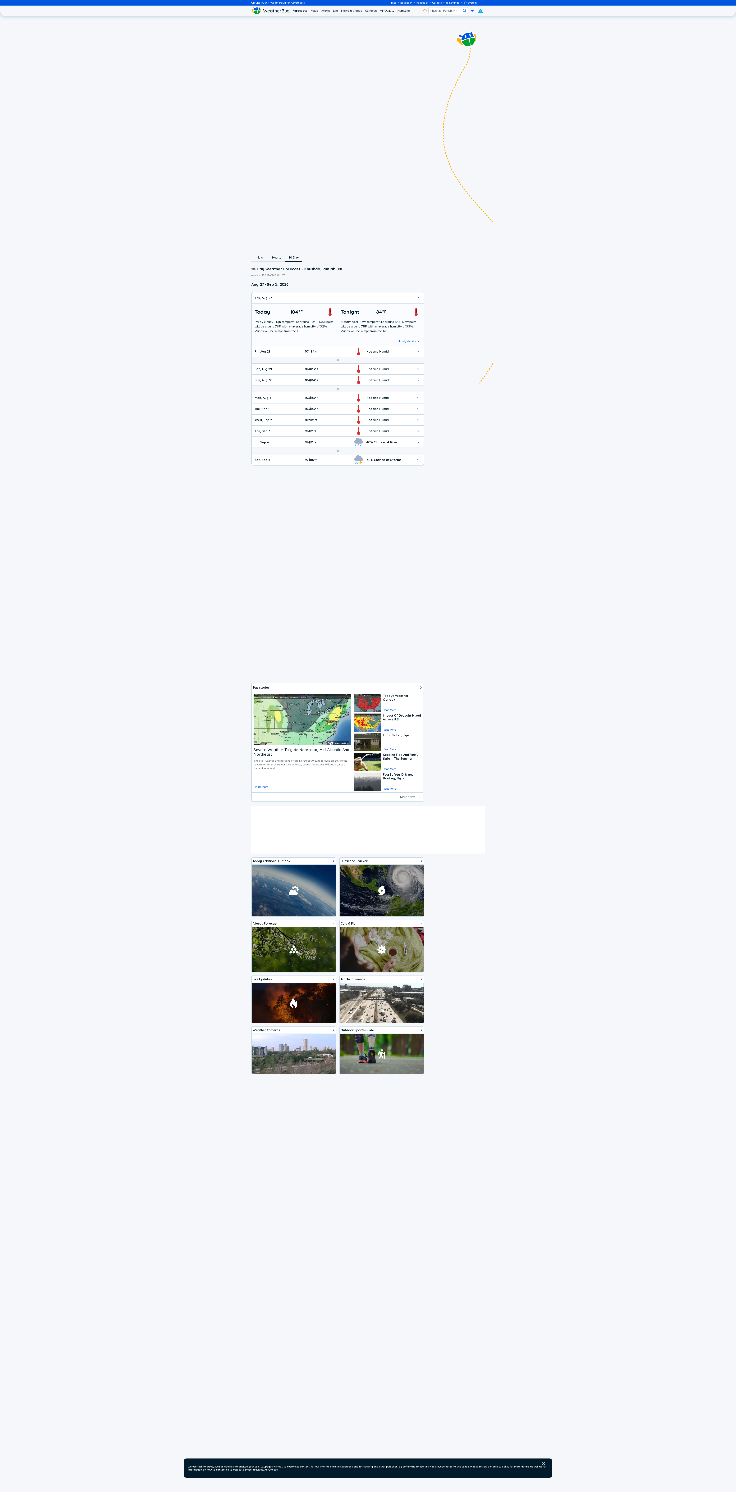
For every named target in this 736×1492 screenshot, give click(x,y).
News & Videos (351, 11)
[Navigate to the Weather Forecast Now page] (270, 11)
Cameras (371, 11)
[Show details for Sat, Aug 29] (418, 369)
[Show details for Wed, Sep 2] (418, 420)
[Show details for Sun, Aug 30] (418, 380)
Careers (437, 3)
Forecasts (299, 11)
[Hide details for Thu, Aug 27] (418, 297)
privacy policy (501, 1466)
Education (406, 3)
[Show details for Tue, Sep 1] (418, 408)
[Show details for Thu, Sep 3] (418, 431)
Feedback (422, 3)
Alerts (325, 11)
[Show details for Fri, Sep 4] (418, 442)
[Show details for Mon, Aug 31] (418, 397)
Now (259, 257)
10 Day (293, 257)
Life (335, 11)
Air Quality (387, 11)
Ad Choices (271, 1469)
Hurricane (403, 11)
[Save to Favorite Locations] (424, 10)
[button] (543, 1463)
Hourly (276, 257)
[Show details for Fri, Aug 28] (418, 351)
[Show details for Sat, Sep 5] (418, 459)
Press (393, 3)
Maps (314, 11)
